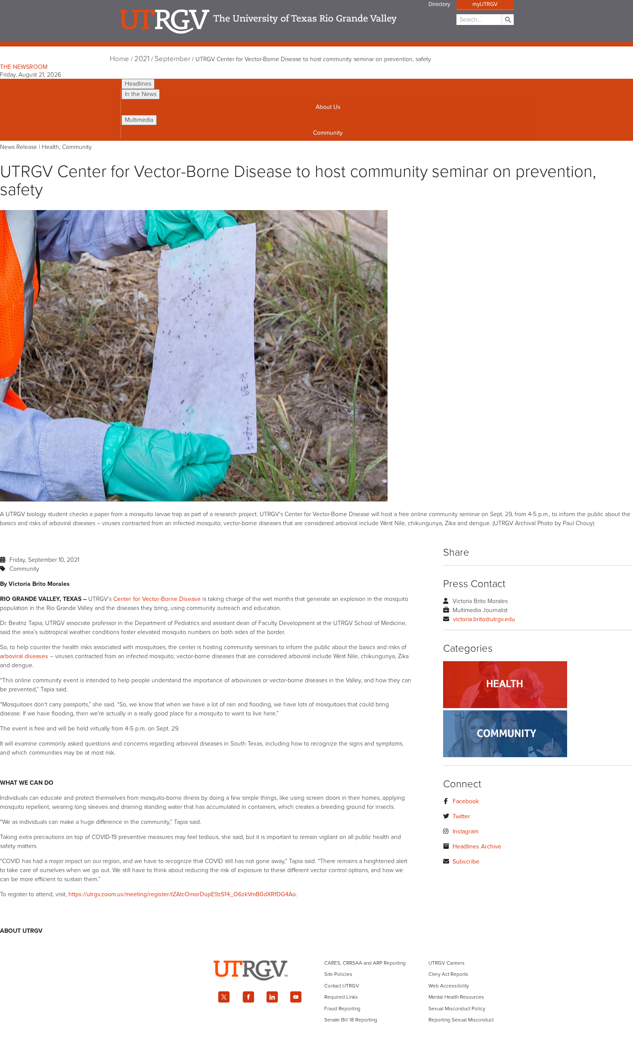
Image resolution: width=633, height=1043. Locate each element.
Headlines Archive (477, 846)
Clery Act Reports (448, 974)
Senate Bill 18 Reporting (350, 1020)
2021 (141, 59)
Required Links (341, 997)
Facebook (466, 801)
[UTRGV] (316, 988)
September (172, 59)
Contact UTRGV (341, 986)
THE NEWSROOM (23, 67)
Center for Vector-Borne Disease (157, 599)
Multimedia (139, 120)
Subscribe (466, 861)
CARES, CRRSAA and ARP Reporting (365, 963)
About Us (328, 107)
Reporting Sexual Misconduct (460, 1020)
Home (119, 59)
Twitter (461, 816)
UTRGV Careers (446, 963)
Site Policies (338, 974)
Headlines (138, 83)
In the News (140, 94)
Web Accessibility (448, 986)
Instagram (465, 831)
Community (328, 132)
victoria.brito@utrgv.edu (484, 619)
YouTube (296, 997)
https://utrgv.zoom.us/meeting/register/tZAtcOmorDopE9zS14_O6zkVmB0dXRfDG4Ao (182, 894)
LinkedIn (272, 997)
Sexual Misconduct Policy (456, 1009)
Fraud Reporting (342, 1009)
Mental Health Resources (456, 997)
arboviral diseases (24, 656)
